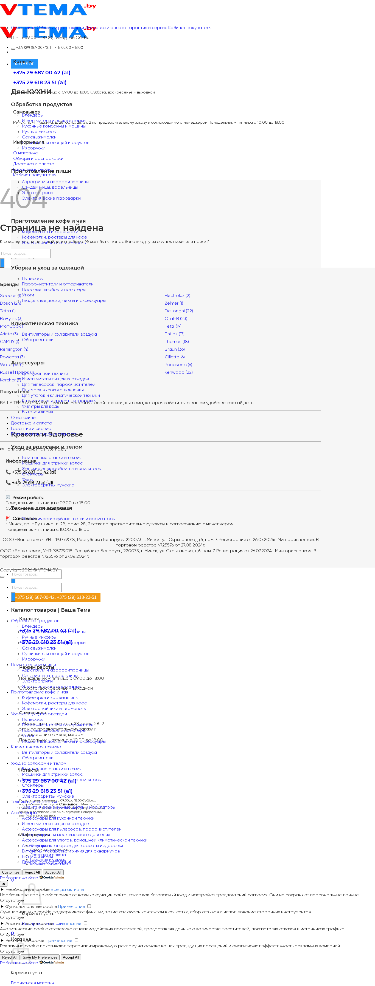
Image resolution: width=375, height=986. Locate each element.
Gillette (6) (175, 357)
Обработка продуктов (35, 621)
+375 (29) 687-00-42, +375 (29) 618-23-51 (56, 597)
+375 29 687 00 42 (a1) (42, 72)
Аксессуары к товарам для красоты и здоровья (72, 845)
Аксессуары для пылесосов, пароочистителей (72, 829)
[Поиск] (2, 263)
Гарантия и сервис (31, 428)
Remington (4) (14, 349)
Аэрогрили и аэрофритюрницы (55, 182)
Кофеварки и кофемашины (50, 697)
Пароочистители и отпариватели (58, 284)
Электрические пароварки (51, 198)
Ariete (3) (9, 334)
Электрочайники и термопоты (54, 708)
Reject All (32, 872)
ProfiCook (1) (13, 326)
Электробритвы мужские (48, 796)
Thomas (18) (177, 341)
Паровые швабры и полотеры (54, 289)
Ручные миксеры (39, 131)
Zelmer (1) (174, 303)
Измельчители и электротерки (54, 643)
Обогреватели (38, 758)
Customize (10, 872)
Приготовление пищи (33, 664)
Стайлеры (33, 785)
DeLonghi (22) (179, 311)
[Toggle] (13, 49)
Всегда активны (67, 889)
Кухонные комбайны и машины (54, 126)
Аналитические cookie (29, 923)
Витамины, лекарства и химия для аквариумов (71, 851)
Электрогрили (37, 681)
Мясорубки (33, 148)
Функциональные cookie (31, 906)
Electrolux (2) (177, 295)
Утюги (28, 736)
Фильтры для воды (41, 406)
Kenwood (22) (179, 372)
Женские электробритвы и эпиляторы (62, 468)
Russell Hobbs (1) (17, 372)
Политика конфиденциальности (44, 434)
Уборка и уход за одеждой (39, 714)
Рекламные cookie (24, 940)
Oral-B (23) (176, 318)
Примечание (71, 906)
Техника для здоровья (34, 802)
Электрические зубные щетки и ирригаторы (69, 519)
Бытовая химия (37, 412)
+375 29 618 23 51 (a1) (46, 791)
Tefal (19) (173, 326)
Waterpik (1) (12, 364)
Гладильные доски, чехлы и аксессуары (64, 741)
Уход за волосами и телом (38, 763)
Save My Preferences (40, 957)
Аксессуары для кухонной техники (58, 818)
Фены (27, 791)
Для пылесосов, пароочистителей (58, 384)
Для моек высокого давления (53, 390)
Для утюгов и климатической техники (61, 395)
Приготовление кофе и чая (39, 692)
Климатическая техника (36, 747)
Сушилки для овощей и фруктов (55, 142)
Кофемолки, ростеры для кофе (54, 237)
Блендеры (32, 115)
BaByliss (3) (11, 318)
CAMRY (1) (9, 341)
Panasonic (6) (178, 364)
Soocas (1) (10, 295)
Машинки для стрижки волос (52, 463)
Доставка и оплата (31, 423)
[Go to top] (2, 577)
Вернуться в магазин (32, 983)
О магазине (23, 417)
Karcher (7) (10, 380)
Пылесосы (32, 278)
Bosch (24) (10, 303)
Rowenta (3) (12, 357)
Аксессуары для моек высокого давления (66, 834)
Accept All (53, 872)
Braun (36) (175, 349)
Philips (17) (174, 334)
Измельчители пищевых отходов (55, 823)
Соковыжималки (39, 137)
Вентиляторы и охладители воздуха (59, 752)
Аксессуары (24, 813)
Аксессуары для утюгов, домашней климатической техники (84, 840)
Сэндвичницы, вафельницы (50, 187)
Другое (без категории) (46, 862)
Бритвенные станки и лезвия (52, 457)
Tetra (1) (8, 311)
